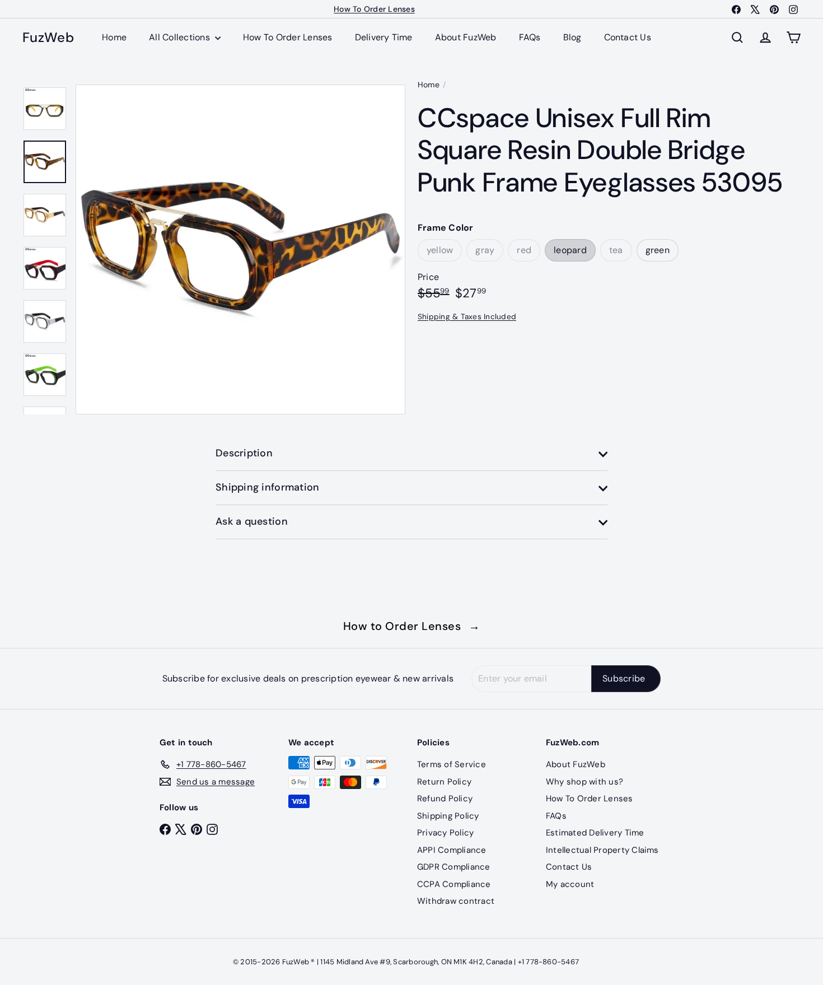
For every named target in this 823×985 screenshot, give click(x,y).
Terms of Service (451, 764)
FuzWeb (48, 38)
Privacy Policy (445, 832)
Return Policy (444, 781)
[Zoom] (240, 249)
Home (114, 37)
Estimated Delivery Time (595, 832)
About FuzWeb (466, 37)
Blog (572, 37)
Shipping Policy (448, 815)
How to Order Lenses (411, 626)
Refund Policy (445, 798)
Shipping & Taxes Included (467, 316)
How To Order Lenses (374, 9)
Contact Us (627, 37)
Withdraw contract (455, 901)
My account (570, 884)
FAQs (530, 37)
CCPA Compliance (454, 884)
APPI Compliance (452, 850)
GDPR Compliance (453, 866)
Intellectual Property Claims (602, 850)
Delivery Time (384, 37)
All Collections (180, 37)
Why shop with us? (584, 781)
